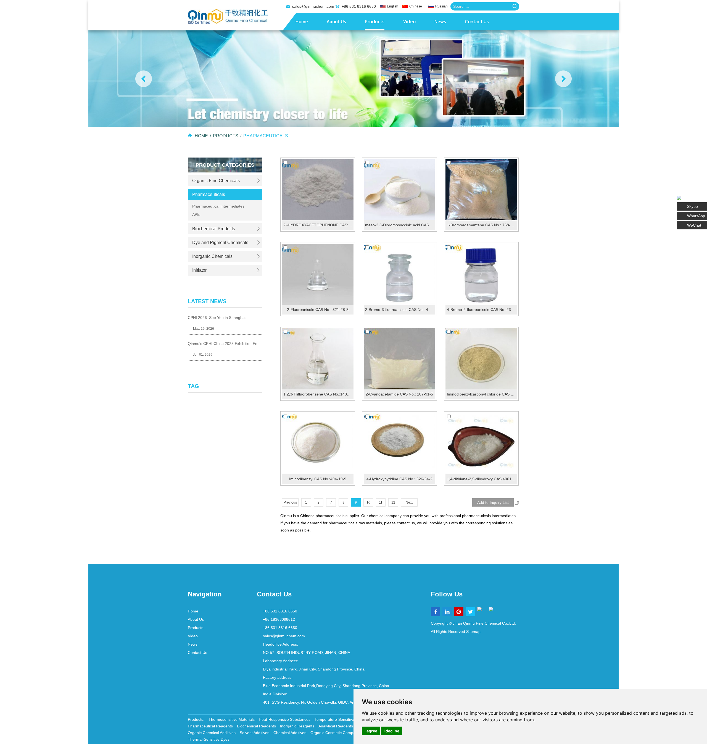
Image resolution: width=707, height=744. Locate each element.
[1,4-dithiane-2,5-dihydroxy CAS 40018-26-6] (481, 443)
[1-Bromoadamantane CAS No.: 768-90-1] (481, 189)
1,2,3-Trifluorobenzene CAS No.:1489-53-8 (318, 394)
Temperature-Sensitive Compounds (345, 719)
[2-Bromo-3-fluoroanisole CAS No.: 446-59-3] (399, 274)
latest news (207, 301)
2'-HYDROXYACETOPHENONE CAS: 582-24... (318, 225)
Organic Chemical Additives (212, 732)
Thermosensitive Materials (232, 719)
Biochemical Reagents (256, 726)
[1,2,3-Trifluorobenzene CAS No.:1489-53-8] (318, 358)
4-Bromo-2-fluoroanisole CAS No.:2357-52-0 (482, 309)
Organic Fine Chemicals (216, 180)
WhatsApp (696, 216)
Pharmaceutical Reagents (210, 726)
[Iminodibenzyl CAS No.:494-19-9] (318, 443)
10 (368, 502)
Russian (441, 6)
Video (409, 22)
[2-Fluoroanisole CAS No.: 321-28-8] (318, 274)
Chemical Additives (289, 732)
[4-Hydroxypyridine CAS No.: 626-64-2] (399, 443)
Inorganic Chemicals (212, 256)
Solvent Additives (254, 732)
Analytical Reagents (335, 726)
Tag (193, 386)
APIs (196, 214)
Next (409, 502)
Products (374, 22)
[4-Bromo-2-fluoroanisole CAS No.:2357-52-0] (481, 274)
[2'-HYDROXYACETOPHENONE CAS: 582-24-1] (318, 189)
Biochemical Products (213, 228)
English (392, 6)
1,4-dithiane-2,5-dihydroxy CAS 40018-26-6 (482, 479)
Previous (290, 502)
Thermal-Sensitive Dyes (208, 739)
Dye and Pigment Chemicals (220, 242)
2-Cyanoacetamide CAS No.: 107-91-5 (399, 394)
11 (380, 502)
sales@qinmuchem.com (313, 6)
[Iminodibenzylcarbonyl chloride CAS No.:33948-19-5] (481, 358)
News (440, 22)
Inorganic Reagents (297, 726)
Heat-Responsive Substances (284, 719)
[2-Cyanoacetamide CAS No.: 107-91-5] (399, 358)
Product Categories (225, 165)
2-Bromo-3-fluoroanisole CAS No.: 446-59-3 (400, 309)
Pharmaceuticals (265, 135)
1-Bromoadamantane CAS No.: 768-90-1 (482, 225)
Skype (692, 206)
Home (302, 22)
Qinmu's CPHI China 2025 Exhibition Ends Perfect (225, 343)
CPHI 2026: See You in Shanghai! (217, 317)
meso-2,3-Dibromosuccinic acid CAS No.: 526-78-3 (400, 225)
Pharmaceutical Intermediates (218, 206)
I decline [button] (391, 731)
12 (393, 502)
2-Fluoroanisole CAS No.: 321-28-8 (318, 309)
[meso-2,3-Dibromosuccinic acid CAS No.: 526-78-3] (399, 189)
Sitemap (473, 631)
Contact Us (477, 22)
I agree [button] (371, 731)
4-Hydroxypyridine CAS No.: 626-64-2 (399, 479)
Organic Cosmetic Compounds (337, 732)
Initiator (199, 270)
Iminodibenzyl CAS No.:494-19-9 (317, 479)
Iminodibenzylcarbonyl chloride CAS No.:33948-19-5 (482, 394)
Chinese (415, 6)
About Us (336, 22)
